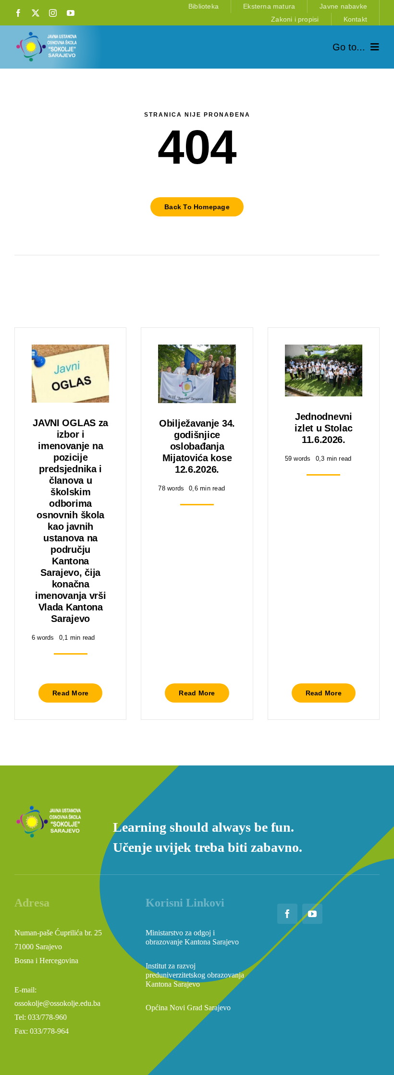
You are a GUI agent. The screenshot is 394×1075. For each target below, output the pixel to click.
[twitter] (35, 13)
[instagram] (53, 13)
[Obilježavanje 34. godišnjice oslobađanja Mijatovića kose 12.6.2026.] (196, 351)
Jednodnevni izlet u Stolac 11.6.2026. (323, 428)
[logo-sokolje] (47, 34)
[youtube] (70, 13)
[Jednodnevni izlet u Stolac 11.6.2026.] (323, 351)
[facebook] (18, 13)
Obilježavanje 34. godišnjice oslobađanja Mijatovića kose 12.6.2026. (197, 446)
